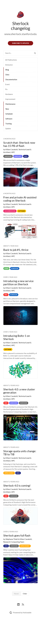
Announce (9, 65)
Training (8, 124)
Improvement (10, 99)
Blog (7, 70)
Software (8, 119)
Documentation (11, 79)
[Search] (35, 53)
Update (8, 128)
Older (25, 594)
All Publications (11, 60)
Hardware (9, 94)
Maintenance (10, 104)
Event (7, 84)
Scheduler (9, 114)
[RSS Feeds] (23, 604)
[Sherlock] (20, 15)
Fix (6, 89)
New (7, 109)
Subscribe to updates (20, 43)
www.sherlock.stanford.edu (20, 34)
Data (7, 75)
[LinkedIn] (19, 604)
